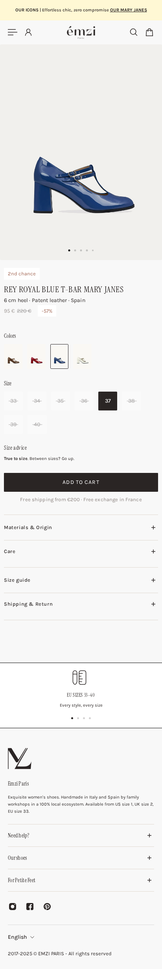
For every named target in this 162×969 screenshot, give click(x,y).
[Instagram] (12, 906)
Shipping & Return (28, 604)
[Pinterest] (47, 906)
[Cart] (149, 32)
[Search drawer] (134, 32)
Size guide (17, 580)
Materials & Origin (28, 527)
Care (9, 551)
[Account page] (28, 32)
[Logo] (81, 32)
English (17, 937)
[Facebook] (30, 906)
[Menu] (12, 32)
